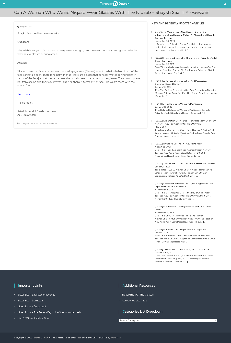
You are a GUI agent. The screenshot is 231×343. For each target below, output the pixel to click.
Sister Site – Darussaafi (31, 300)
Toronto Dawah (40, 337)
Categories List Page (134, 300)
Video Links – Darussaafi (32, 306)
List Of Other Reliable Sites (33, 318)
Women (53, 123)
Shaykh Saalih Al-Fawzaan (34, 123)
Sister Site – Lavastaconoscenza (36, 294)
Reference (24, 94)
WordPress (116, 337)
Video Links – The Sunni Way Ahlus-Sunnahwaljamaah (49, 312)
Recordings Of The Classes (138, 294)
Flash (79, 337)
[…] (186, 50)
